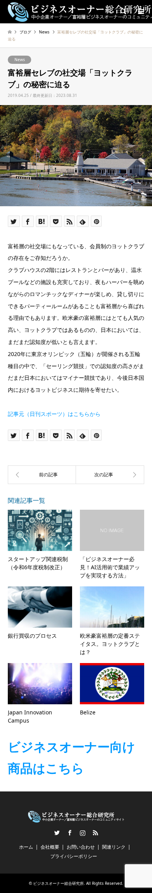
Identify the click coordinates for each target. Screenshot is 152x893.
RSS (95, 832)
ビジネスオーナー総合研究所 (58, 883)
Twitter (57, 832)
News (19, 59)
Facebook (69, 832)
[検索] (122, 11)
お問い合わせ (81, 847)
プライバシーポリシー (73, 856)
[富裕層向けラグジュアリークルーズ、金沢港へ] (42, 474)
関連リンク (113, 847)
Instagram (82, 832)
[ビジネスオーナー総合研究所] (76, 819)
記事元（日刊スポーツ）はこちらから (54, 414)
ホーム (26, 847)
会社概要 (50, 847)
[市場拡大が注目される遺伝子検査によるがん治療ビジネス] (110, 474)
